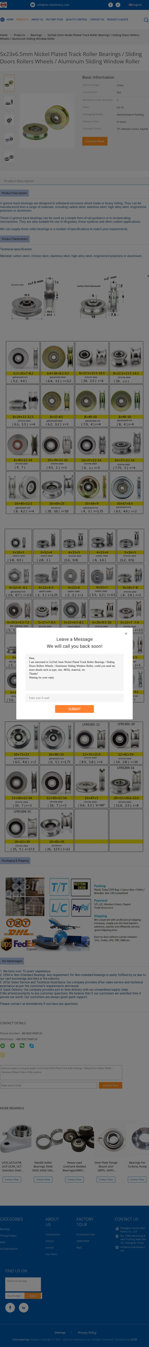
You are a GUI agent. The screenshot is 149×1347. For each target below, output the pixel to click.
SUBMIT (74, 709)
